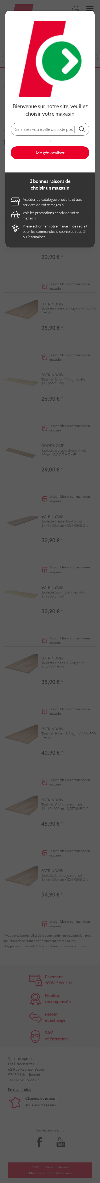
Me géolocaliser (50, 152)
